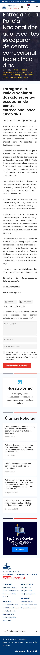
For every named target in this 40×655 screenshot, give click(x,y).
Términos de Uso (27, 602)
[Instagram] (33, 651)
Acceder (20, 550)
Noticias (28, 120)
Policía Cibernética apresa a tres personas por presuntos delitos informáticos (18, 466)
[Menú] (37, 7)
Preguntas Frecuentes (28, 608)
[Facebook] (28, 651)
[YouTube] (36, 651)
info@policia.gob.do (28, 594)
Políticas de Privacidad (29, 605)
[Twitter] (30, 651)
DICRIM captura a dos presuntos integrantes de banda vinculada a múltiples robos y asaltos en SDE (18, 503)
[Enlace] (13, 7)
